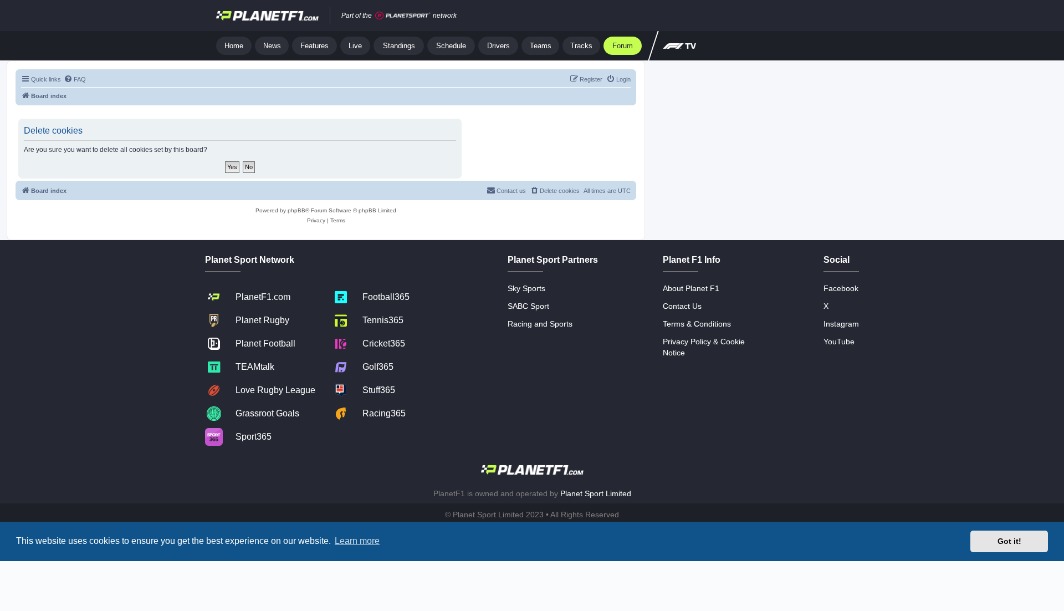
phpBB (296, 210)
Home (233, 46)
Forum (622, 46)
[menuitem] (75, 79)
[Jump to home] (267, 16)
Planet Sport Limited (595, 493)
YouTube (839, 341)
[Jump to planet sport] (403, 16)
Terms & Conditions (697, 323)
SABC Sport (528, 306)
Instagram (841, 323)
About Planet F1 (691, 288)
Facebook (840, 288)
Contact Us (682, 306)
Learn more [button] (357, 541)
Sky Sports (526, 288)
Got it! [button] (1009, 541)
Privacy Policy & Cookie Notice (704, 347)
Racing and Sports (540, 323)
